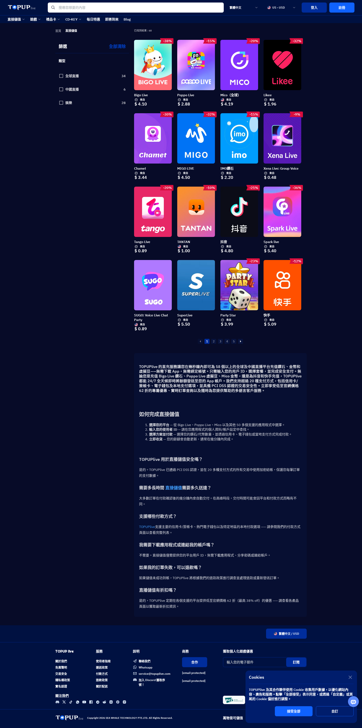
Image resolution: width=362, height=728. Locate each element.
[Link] (57, 702)
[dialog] (301, 697)
